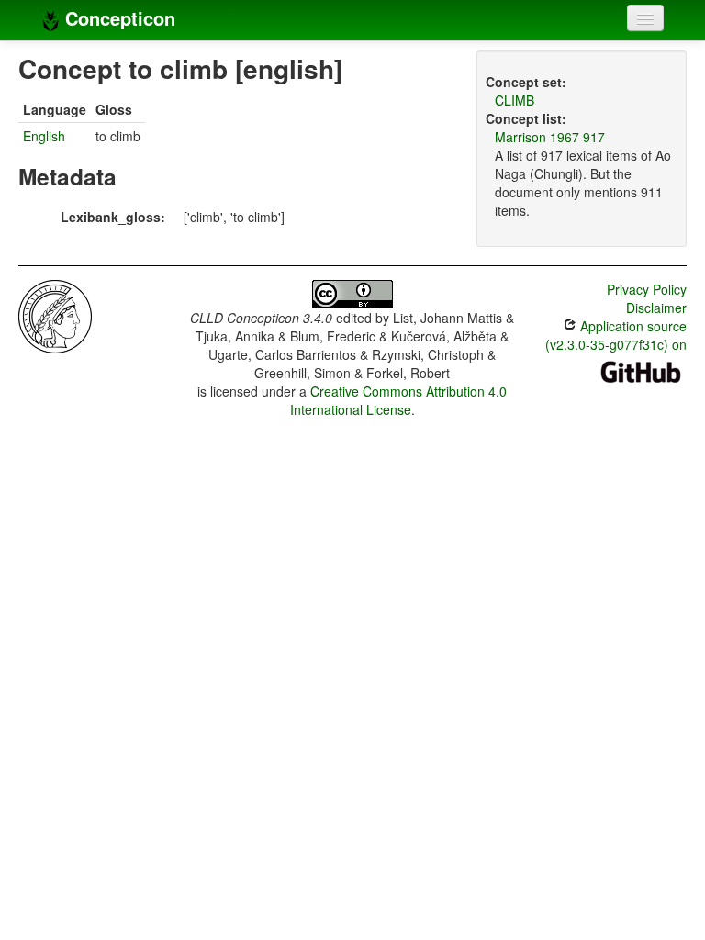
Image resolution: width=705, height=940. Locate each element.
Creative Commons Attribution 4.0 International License (399, 400)
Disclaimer (656, 307)
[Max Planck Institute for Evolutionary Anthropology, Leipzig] (55, 315)
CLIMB (514, 100)
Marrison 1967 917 (550, 137)
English (44, 136)
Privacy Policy (647, 289)
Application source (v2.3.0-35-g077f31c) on (616, 335)
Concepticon (117, 18)
